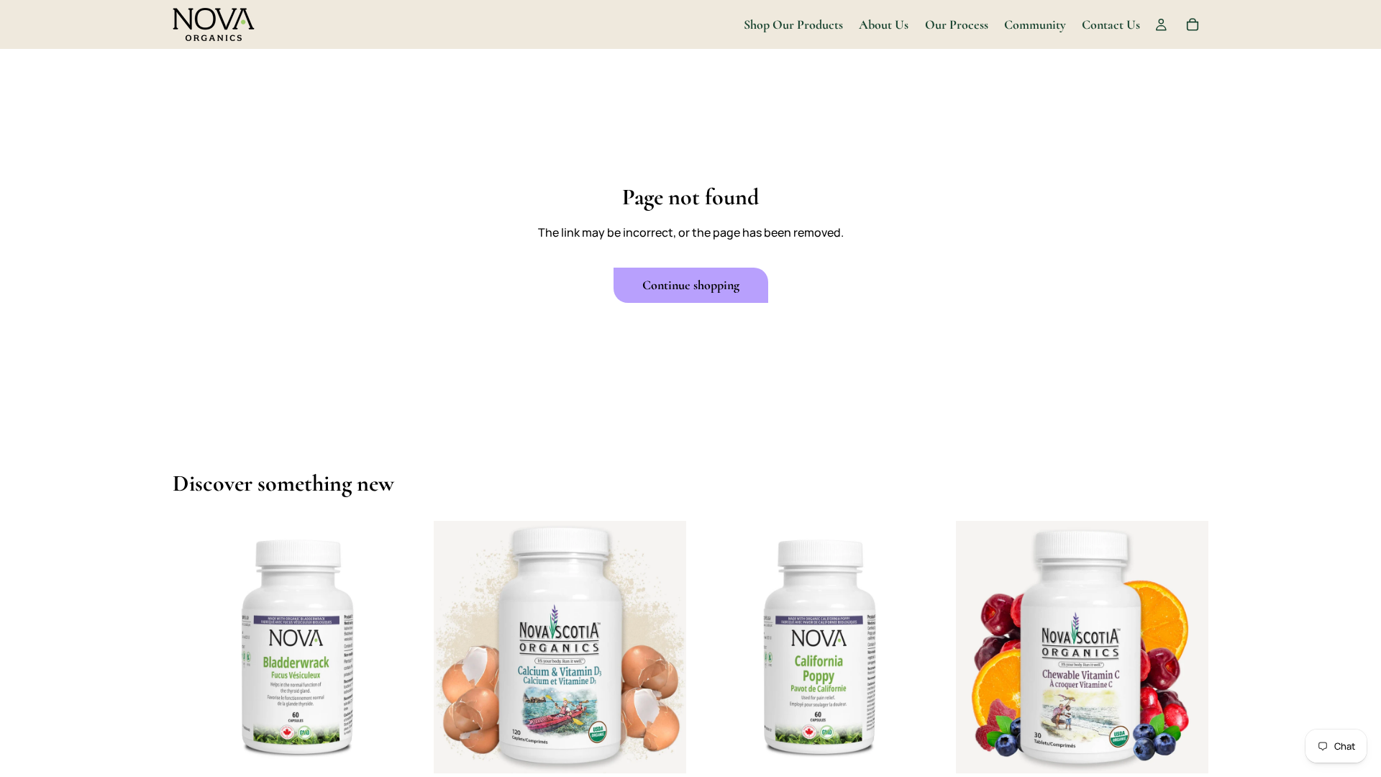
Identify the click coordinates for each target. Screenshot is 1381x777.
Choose (415, 751)
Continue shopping (690, 285)
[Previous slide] (194, 647)
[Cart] (1192, 24)
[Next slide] (403, 647)
